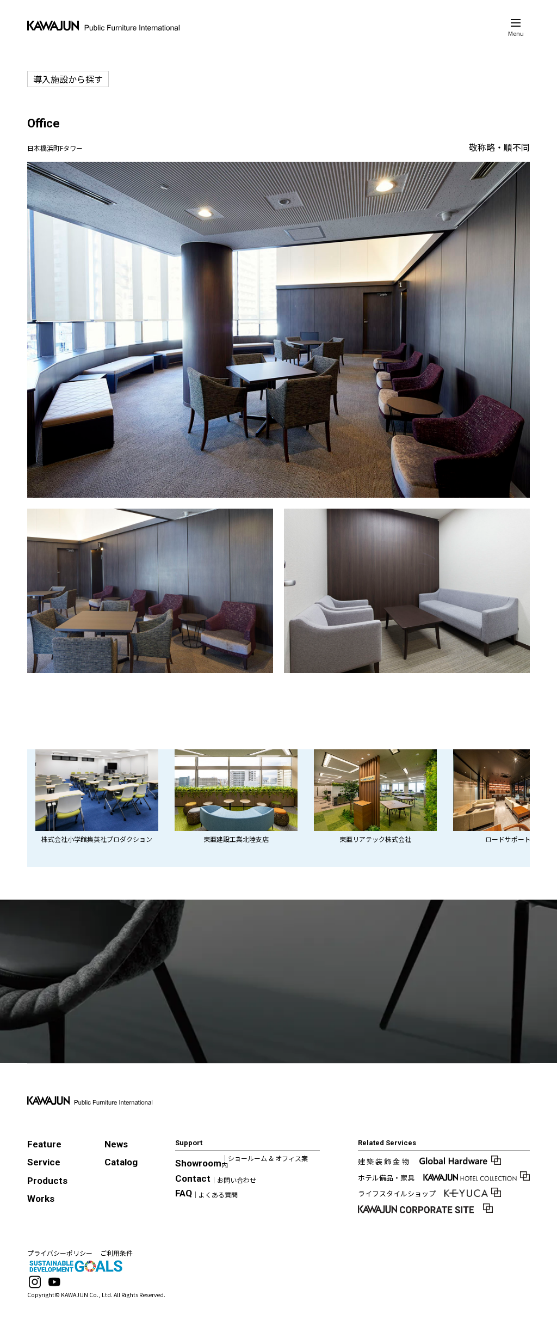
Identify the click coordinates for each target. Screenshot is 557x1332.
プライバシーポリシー (59, 1252)
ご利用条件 (116, 1252)
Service (43, 1162)
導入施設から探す (68, 78)
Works (40, 1198)
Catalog (121, 1162)
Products (47, 1180)
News (116, 1144)
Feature (44, 1144)
